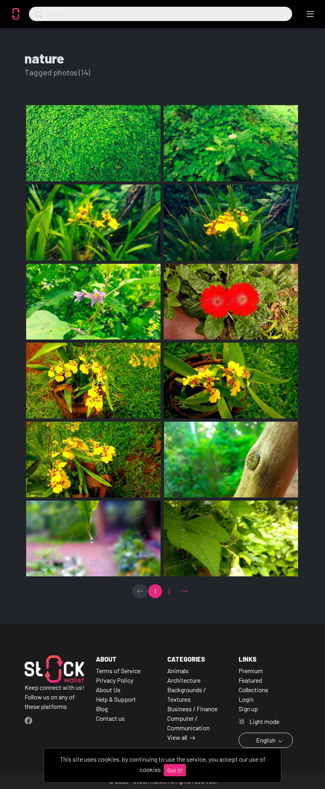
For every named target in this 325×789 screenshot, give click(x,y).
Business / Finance (192, 708)
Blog (102, 708)
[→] (185, 591)
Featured (250, 680)
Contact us (110, 718)
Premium (251, 670)
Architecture (184, 680)
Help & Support (116, 699)
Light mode (263, 721)
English (266, 740)
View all (177, 737)
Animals (178, 670)
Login (246, 699)
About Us (108, 689)
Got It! (174, 770)
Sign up (248, 708)
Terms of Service (118, 670)
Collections (253, 689)
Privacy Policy (114, 680)
